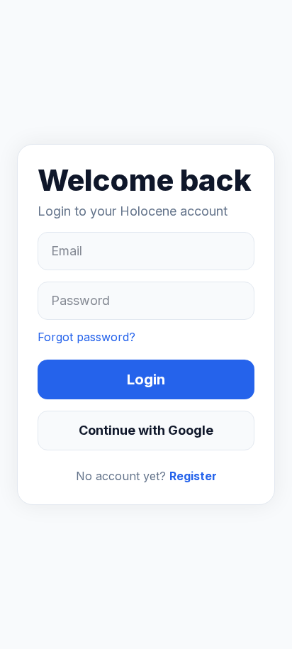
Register (193, 476)
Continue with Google (146, 430)
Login (146, 379)
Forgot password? (86, 337)
